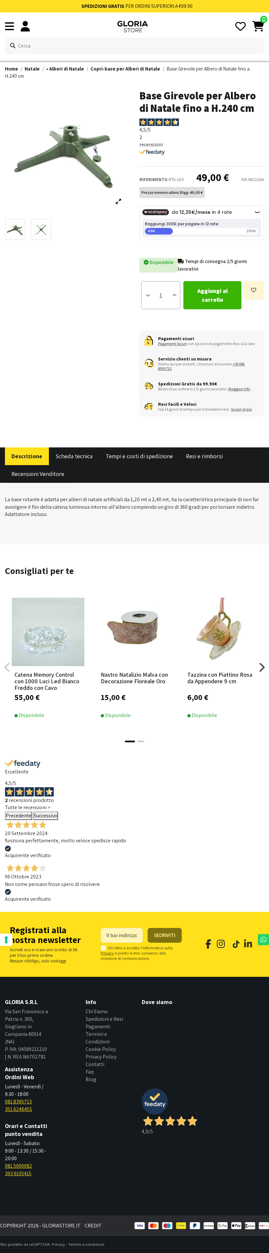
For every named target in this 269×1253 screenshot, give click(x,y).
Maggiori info (239, 388)
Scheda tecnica (74, 456)
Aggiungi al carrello (212, 295)
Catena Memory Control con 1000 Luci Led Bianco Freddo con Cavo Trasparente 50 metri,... (46, 684)
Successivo (45, 815)
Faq (89, 1071)
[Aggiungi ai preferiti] (253, 290)
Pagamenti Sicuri (172, 343)
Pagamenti (98, 1026)
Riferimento (153, 179)
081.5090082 (18, 1165)
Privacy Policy (101, 1056)
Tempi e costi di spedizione (139, 456)
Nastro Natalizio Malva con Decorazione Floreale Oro (134, 678)
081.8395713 (18, 1101)
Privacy (107, 953)
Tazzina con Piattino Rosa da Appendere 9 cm (219, 678)
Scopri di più (241, 409)
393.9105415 (18, 1173)
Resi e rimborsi (204, 456)
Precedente (18, 815)
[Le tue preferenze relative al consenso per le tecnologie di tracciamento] (6, 940)
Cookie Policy (101, 1049)
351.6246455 (18, 1109)
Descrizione (26, 456)
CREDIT (93, 1225)
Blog (91, 1079)
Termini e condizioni (86, 1244)
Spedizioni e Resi (104, 1019)
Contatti (95, 1064)
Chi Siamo (97, 1011)
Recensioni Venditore (37, 474)
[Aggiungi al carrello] (58, 666)
